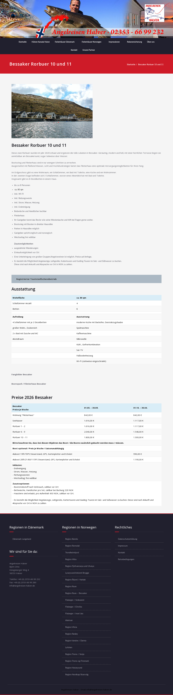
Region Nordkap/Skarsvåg (76, 675)
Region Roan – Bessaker (76, 593)
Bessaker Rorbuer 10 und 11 (151, 65)
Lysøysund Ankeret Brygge (77, 573)
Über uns (150, 42)
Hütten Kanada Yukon (41, 42)
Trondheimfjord (72, 553)
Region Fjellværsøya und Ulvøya (79, 566)
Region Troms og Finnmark (77, 661)
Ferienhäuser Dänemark (64, 42)
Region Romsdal (72, 546)
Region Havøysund (73, 668)
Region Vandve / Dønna (75, 641)
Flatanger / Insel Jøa (74, 614)
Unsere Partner (88, 50)
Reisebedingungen (126, 559)
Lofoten (68, 647)
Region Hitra (70, 559)
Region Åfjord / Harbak (75, 580)
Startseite (22, 42)
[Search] (101, 50)
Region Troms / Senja (74, 654)
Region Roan (70, 587)
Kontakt (74, 50)
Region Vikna (71, 627)
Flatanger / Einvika (73, 607)
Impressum (123, 546)
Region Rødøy (71, 634)
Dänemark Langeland (22, 539)
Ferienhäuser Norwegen (91, 42)
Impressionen (114, 42)
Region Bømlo (71, 539)
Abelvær (69, 620)
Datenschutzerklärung (127, 539)
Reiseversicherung (134, 42)
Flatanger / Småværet (74, 600)
